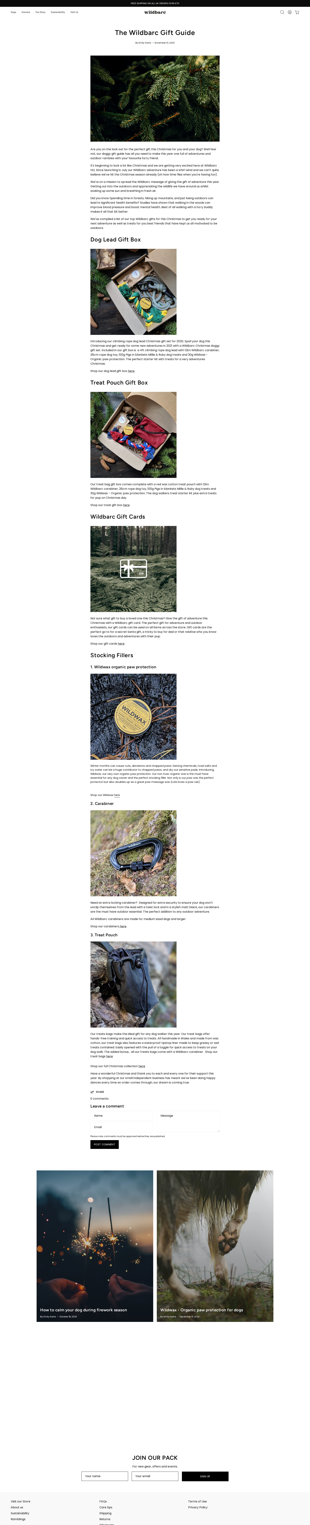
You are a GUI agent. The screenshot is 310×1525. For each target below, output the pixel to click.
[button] (13, 12)
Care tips (105, 1507)
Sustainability (20, 1513)
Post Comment (104, 1144)
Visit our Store (20, 1501)
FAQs (103, 1501)
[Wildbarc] (155, 12)
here (131, 371)
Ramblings (18, 1519)
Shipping (105, 1513)
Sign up (205, 1476)
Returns (104, 1519)
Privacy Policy (198, 1507)
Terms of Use (197, 1501)
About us (17, 1507)
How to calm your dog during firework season (83, 1310)
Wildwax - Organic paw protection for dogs (201, 1310)
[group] (155, 3)
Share (100, 1092)
